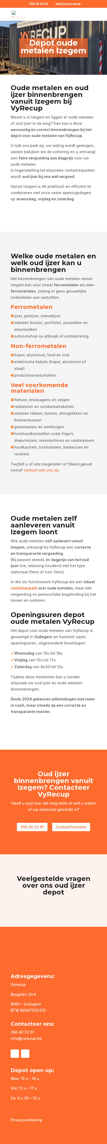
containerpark (24, 588)
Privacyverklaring (26, 1120)
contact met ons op (41, 470)
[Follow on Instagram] (25, 1053)
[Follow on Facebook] (15, 1053)
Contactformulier (71, 827)
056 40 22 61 (38, 4)
